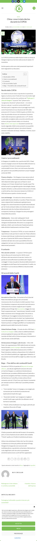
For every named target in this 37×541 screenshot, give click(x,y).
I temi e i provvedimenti (10, 79)
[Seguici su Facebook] (12, 1)
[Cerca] (34, 8)
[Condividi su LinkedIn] (25, 459)
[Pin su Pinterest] (21, 459)
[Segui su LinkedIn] (24, 1)
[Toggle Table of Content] (24, 74)
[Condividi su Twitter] (15, 459)
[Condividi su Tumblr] (28, 459)
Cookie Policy (17, 537)
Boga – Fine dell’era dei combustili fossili (15, 85)
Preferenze (18, 533)
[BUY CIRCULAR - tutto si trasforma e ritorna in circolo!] (18, 8)
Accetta (18, 523)
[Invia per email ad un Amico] (18, 459)
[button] (34, 507)
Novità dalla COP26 (9, 77)
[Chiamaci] (21, 1)
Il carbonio (7, 81)
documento (20, 309)
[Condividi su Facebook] (12, 459)
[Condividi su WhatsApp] (8, 459)
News (18, 16)
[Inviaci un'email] (18, 1)
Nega (18, 528)
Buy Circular (28, 27)
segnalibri (32, 465)
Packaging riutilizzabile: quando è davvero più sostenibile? (15, 501)
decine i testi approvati (12, 123)
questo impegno (15, 347)
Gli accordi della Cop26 (10, 83)
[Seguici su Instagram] (15, 1)
